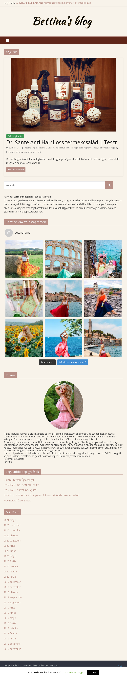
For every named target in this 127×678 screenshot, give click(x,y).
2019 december (12, 581)
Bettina (28, 147)
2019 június (10, 612)
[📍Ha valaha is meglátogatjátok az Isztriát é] (103, 259)
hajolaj (114, 147)
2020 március (11, 566)
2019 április (10, 623)
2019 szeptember (13, 597)
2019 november (12, 587)
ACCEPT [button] (93, 672)
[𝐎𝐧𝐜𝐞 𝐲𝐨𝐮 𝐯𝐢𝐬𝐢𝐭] (63, 298)
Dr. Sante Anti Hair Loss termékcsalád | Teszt (61, 142)
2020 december (12, 525)
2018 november (12, 648)
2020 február (11, 571)
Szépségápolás (15, 136)
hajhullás (68, 147)
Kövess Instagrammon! (74, 362)
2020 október (11, 535)
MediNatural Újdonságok (17, 500)
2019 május (10, 617)
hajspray (10, 152)
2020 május (10, 556)
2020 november (12, 530)
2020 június (10, 550)
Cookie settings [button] (74, 672)
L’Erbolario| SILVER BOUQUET (20, 490)
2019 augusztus (12, 602)
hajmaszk (78, 147)
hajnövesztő (104, 147)
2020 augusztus (12, 540)
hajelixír (59, 147)
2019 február (11, 633)
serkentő (37, 152)
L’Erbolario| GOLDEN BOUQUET (21, 485)
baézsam (40, 147)
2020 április (10, 561)
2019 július (9, 607)
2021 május (10, 520)
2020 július (9, 545)
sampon (27, 152)
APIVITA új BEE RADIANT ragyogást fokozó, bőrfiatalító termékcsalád (53, 3)
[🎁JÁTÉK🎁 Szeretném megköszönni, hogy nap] (24, 298)
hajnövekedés (90, 147)
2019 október (11, 592)
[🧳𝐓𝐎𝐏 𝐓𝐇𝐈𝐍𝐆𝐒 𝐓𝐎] (63, 259)
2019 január (10, 638)
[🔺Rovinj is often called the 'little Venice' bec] (103, 338)
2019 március (11, 628)
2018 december (12, 643)
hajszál (19, 152)
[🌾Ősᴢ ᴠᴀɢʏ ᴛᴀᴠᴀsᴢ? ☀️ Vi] (24, 259)
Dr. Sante (50, 147)
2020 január (10, 576)
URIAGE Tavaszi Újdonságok (19, 479)
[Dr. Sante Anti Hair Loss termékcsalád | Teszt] (63, 60)
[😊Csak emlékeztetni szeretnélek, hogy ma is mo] (103, 298)
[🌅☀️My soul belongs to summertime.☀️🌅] (63, 338)
